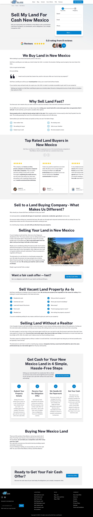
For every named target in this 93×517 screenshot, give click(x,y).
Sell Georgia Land (38, 501)
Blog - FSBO (57, 499)
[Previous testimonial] (44, 154)
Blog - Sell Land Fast (59, 497)
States (17, 5)
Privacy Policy (76, 503)
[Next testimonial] (48, 154)
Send (21, 505)
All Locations (37, 509)
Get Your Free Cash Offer (63, 375)
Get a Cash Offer (77, 494)
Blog (38, 2)
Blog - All (56, 494)
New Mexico (26, 436)
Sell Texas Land (38, 499)
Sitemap (75, 505)
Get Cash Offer (78, 2)
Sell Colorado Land (38, 507)
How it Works (49, 2)
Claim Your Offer (72, 475)
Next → (69, 32)
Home (13, 5)
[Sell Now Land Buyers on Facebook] (2, 497)
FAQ (56, 2)
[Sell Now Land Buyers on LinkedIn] (5, 497)
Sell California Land (39, 494)
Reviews (61, 2)
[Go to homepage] (18, 2)
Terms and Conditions (78, 507)
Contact (43, 2)
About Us (75, 497)
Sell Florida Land (38, 497)
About (33, 2)
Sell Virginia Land (38, 505)
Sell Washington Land (39, 503)
